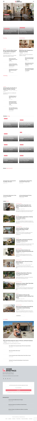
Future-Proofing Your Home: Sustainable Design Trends (22, 229)
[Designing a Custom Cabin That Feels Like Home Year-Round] (9, 285)
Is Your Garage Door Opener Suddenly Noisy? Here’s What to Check (20, 355)
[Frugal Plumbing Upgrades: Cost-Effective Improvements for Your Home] (9, 207)
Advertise (9, 418)
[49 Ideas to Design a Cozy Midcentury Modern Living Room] (5, 410)
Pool (21, 132)
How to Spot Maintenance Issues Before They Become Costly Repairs (13, 108)
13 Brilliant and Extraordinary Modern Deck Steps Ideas (26, 159)
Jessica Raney (6, 90)
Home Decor (22, 38)
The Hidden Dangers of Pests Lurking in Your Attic (12, 97)
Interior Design (7, 14)
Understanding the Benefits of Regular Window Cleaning (10, 88)
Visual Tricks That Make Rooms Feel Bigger (15, 399)
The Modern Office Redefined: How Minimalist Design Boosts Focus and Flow (26, 30)
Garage (4, 339)
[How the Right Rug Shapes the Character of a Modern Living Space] (21, 69)
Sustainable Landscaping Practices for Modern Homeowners (24, 240)
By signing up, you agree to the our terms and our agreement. (19, 392)
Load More (18, 315)
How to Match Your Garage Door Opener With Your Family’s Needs (20, 345)
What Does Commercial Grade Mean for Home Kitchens (17, 404)
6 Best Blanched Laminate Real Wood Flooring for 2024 (13, 70)
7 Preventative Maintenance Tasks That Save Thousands (9, 196)
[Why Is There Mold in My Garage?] (5, 352)
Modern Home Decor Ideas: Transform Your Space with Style (29, 64)
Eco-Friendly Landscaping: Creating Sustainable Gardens (24, 217)
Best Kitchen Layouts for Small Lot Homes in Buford (13, 17)
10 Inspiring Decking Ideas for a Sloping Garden (9, 159)
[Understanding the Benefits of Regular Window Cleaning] (10, 81)
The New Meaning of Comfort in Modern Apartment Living (10, 31)
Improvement (8, 168)
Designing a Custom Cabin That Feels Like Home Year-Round (24, 284)
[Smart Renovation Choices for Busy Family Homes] (9, 263)
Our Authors (30, 418)
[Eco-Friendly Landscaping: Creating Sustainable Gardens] (9, 218)
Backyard (5, 118)
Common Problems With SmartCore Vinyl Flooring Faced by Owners (13, 65)
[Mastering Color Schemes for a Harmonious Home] (26, 44)
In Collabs (5, 319)
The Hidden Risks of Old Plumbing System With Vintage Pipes (25, 181)
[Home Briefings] (18, 1)
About (6, 418)
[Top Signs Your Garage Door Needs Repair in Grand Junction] (5, 361)
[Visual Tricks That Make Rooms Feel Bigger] (5, 401)
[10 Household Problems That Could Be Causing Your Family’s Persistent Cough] (5, 102)
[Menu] (3, 1)
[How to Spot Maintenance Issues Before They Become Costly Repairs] (5, 109)
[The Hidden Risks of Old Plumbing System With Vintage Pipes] (26, 175)
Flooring (5, 38)
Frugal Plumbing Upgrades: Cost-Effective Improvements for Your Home (23, 206)
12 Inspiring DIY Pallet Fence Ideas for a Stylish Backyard (10, 137)
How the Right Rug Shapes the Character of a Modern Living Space (29, 69)
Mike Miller (21, 161)
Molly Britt (5, 19)
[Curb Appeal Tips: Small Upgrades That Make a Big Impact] (10, 175)
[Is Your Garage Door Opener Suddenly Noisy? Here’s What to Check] (5, 356)
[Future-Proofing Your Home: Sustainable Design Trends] (9, 230)
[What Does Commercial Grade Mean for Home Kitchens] (5, 405)
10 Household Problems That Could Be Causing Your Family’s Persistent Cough (13, 103)
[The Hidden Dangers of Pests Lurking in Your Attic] (5, 97)
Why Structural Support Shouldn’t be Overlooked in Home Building (24, 307)
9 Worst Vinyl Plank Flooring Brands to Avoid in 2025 (13, 59)
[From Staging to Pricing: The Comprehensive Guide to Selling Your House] (9, 296)
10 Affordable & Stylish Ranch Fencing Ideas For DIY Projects (10, 148)
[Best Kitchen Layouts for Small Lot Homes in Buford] (18, 12)
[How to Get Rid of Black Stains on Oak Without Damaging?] (10, 44)
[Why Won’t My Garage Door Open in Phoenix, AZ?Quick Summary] (18, 329)
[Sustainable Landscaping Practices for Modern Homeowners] (9, 241)
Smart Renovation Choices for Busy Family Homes (24, 262)
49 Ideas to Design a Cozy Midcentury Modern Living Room (18, 409)
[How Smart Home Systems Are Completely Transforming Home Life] (9, 252)
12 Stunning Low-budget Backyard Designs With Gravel (25, 148)
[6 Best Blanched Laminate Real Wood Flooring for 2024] (5, 70)
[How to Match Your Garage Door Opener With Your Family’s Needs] (5, 347)
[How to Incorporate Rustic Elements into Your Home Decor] (21, 59)
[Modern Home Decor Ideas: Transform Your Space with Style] (21, 64)
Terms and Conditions (24, 418)
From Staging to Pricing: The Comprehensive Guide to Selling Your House (24, 296)
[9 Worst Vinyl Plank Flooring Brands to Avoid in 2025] (5, 59)
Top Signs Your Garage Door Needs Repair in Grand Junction (19, 360)
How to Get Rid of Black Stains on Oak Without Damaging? (10, 51)
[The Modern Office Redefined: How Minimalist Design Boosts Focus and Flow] (26, 27)
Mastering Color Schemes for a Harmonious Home (26, 51)
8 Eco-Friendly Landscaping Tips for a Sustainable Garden (26, 123)
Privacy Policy (24, 392)
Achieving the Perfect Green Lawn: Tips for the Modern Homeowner (10, 122)
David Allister (5, 126)
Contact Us (13, 418)
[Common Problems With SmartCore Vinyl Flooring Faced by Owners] (5, 65)
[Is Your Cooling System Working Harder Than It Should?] (26, 189)
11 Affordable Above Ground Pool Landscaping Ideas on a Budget (26, 136)
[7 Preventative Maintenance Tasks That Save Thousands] (10, 189)
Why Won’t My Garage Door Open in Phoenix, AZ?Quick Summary (18, 340)
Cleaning (5, 75)
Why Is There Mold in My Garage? (14, 350)
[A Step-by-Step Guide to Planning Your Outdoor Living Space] (9, 275)
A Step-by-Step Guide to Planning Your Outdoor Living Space (23, 273)
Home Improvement (19, 203)
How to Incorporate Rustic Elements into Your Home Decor (29, 58)
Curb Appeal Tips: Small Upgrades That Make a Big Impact (9, 181)
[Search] (33, 1)
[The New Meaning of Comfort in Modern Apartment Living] (10, 27)
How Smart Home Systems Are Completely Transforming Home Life (24, 250)
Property (17, 293)
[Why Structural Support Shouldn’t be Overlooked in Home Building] (9, 308)
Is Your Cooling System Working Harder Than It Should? (25, 196)
